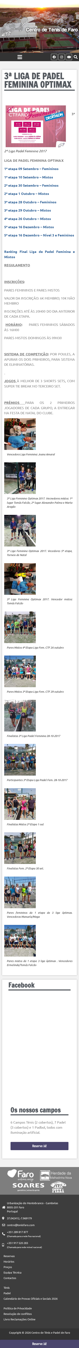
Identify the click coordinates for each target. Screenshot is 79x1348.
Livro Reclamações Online (19, 1319)
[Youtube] (69, 57)
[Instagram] (61, 57)
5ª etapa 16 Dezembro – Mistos (29, 227)
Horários (9, 1261)
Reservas (9, 1256)
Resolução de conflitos (18, 1314)
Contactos (10, 1278)
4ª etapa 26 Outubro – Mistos (27, 218)
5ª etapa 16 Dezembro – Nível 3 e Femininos (39, 235)
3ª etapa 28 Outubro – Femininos (30, 202)
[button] (75, 57)
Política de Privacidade (18, 1308)
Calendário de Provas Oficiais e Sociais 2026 (31, 1298)
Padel (7, 1293)
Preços (8, 1267)
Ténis (7, 1287)
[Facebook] (54, 57)
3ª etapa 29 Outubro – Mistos (27, 210)
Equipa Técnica (12, 1272)
